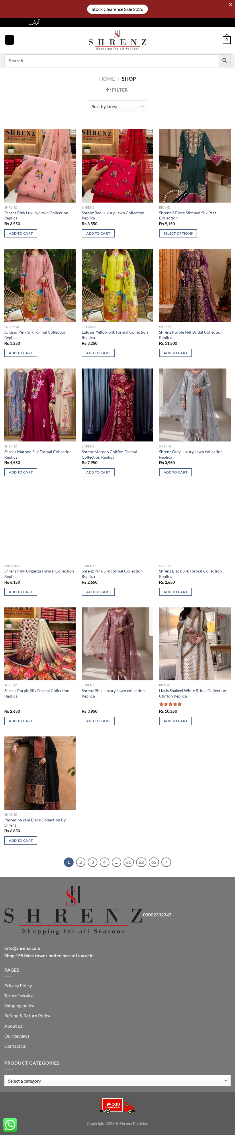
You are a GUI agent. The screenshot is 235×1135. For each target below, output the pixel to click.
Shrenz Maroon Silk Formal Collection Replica (38, 454)
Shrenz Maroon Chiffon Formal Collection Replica (109, 454)
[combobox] (117, 1080)
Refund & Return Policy (27, 1015)
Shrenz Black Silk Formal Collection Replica (190, 574)
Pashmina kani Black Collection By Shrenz (35, 822)
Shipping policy (19, 1005)
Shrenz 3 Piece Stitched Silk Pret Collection (187, 215)
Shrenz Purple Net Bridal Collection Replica (191, 335)
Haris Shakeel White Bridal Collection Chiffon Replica (192, 693)
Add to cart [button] (21, 233)
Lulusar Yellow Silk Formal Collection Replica (115, 335)
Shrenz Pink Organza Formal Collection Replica (39, 574)
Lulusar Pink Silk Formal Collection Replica (35, 335)
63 (153, 862)
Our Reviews (17, 1036)
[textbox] (116, 1081)
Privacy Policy (18, 985)
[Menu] (9, 40)
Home (107, 79)
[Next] (166, 862)
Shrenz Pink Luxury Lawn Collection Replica (36, 215)
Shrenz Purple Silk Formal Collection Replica (36, 693)
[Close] (230, 4)
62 (141, 862)
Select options (178, 233)
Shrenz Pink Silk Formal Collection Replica (112, 574)
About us (13, 1026)
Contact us (15, 1046)
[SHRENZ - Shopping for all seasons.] (117, 40)
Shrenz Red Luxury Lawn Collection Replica (113, 215)
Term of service (19, 995)
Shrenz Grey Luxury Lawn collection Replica (191, 454)
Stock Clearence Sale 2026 (117, 9)
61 (128, 862)
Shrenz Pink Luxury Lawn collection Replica (113, 693)
